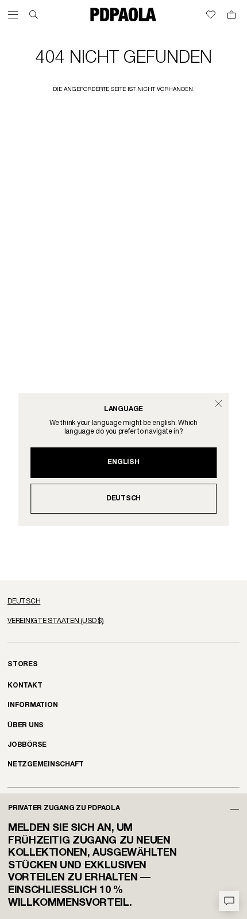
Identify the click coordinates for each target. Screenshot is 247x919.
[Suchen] (33, 14)
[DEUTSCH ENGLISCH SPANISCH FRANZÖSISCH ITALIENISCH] (123, 602)
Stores (22, 664)
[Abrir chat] (229, 901)
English (123, 462)
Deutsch (123, 498)
